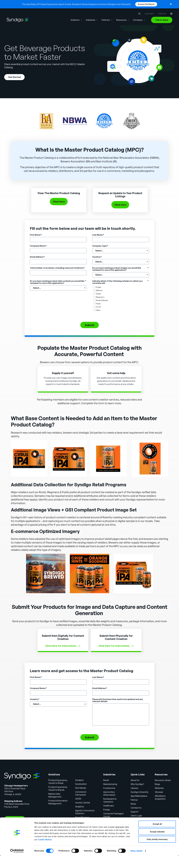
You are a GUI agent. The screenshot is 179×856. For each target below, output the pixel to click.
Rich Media (80, 788)
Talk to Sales (161, 20)
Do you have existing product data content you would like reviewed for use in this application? (58, 282)
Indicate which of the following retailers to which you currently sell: (120, 282)
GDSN (78, 798)
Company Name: (38, 246)
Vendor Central (82, 802)
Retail (106, 780)
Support (149, 14)
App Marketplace (139, 796)
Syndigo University (139, 792)
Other (98, 310)
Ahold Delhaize (102, 300)
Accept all (157, 824)
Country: (97, 257)
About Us (135, 780)
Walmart (99, 290)
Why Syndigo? (137, 784)
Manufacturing (110, 784)
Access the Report (146, 4)
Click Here (59, 201)
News (133, 803)
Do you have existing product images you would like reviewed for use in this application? (120, 269)
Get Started (14, 77)
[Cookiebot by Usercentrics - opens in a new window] (17, 851)
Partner (134, 800)
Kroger (98, 287)
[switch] (75, 851)
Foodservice (109, 788)
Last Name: (98, 235)
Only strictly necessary (157, 839)
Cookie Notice (45, 839)
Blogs (157, 784)
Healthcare (108, 805)
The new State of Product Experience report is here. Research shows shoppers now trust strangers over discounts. (76, 4)
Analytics (79, 806)
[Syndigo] (18, 20)
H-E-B (98, 307)
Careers (134, 788)
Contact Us (136, 807)
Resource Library (163, 780)
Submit (89, 325)
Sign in (162, 14)
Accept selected (157, 832)
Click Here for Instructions (60, 645)
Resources (121, 20)
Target (98, 294)
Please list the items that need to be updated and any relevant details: (117, 700)
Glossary (159, 792)
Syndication (81, 784)
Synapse (79, 780)
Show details (136, 851)
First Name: (36, 235)
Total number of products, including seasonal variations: (57, 268)
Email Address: (37, 257)
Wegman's (100, 297)
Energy (106, 809)
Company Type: (100, 246)
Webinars (159, 788)
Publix (98, 304)
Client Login (136, 815)
